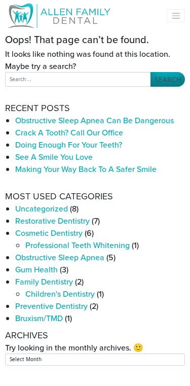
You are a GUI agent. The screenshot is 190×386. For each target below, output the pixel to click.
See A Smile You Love (54, 156)
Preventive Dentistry (51, 305)
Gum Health (36, 269)
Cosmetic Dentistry (49, 232)
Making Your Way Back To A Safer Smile (86, 168)
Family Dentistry (44, 281)
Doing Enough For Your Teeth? (68, 144)
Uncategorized (41, 208)
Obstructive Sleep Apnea (59, 257)
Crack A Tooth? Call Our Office (69, 132)
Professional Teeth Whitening (77, 245)
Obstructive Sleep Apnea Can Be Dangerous (94, 120)
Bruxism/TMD (39, 318)
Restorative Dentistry (52, 220)
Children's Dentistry (60, 293)
